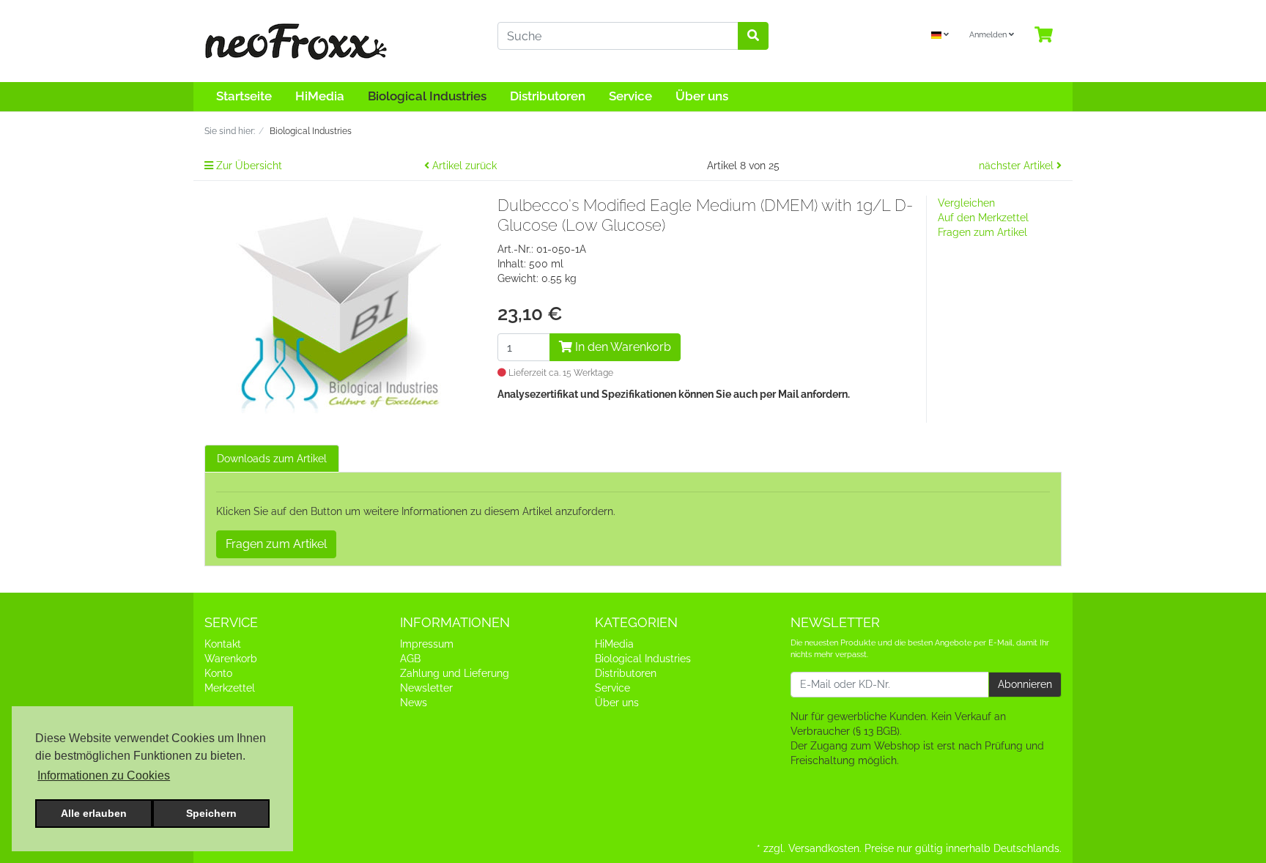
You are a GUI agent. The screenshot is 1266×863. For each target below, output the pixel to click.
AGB (410, 658)
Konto (218, 673)
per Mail (780, 394)
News (413, 702)
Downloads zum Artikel (272, 458)
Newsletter (426, 688)
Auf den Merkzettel (983, 217)
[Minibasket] (1044, 35)
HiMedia (319, 96)
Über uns (701, 96)
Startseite (244, 96)
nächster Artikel (1017, 165)
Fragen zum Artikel (982, 232)
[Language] (940, 35)
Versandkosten (823, 848)
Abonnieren (1025, 684)
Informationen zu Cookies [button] (103, 775)
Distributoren (547, 96)
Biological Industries (427, 96)
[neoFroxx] (339, 41)
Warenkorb (230, 658)
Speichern (211, 813)
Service (630, 96)
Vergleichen (966, 203)
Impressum (427, 644)
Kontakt (222, 644)
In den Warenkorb (621, 347)
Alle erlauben (94, 813)
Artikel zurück (463, 165)
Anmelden (989, 35)
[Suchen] (753, 36)
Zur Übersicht (247, 165)
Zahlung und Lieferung (454, 673)
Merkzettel (229, 688)
